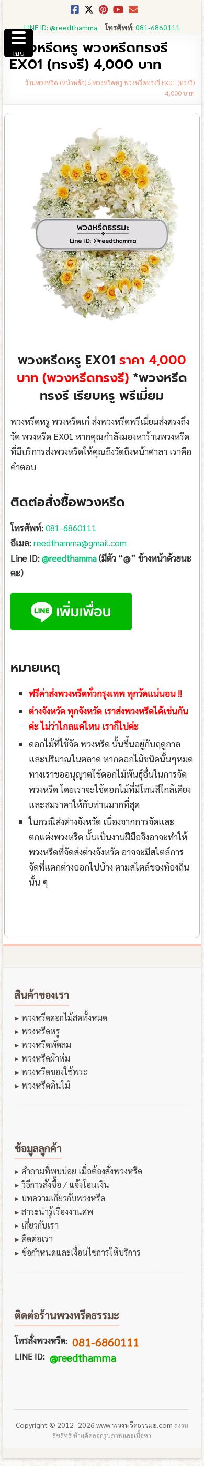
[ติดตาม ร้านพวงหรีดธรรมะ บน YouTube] (118, 12)
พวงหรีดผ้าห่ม (45, 1058)
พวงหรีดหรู (40, 1031)
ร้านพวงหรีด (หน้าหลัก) (55, 82)
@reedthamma (69, 558)
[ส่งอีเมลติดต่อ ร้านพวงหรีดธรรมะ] (133, 12)
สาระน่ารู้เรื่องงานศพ (57, 1212)
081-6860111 (157, 27)
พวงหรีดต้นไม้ (45, 1085)
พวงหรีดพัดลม (46, 1045)
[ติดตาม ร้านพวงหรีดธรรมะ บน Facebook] (75, 12)
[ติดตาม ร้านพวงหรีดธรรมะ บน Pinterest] (103, 12)
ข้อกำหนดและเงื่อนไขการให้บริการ (81, 1252)
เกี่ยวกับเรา (40, 1225)
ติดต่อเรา (37, 1239)
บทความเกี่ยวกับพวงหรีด (63, 1198)
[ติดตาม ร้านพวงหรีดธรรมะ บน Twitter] (89, 12)
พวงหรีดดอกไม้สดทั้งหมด (64, 1017)
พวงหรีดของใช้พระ (54, 1072)
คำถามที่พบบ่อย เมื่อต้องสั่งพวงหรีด (81, 1171)
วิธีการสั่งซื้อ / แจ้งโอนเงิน (65, 1184)
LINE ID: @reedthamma (60, 27)
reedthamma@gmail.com (80, 543)
